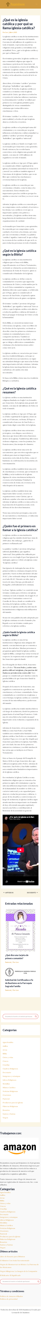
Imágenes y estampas (11, 1076)
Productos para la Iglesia (13, 1103)
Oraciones (7, 1095)
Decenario (7, 1072)
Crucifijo (6, 1065)
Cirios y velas (8, 1057)
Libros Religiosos (9, 1080)
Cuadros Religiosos (10, 1069)
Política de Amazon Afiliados (11, 1296)
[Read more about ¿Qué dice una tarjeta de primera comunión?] (20, 930)
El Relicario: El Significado (10, 1275)
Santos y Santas (9, 1114)
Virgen (5, 1118)
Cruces (5, 1061)
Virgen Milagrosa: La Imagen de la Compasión (18, 1271)
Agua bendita (8, 1042)
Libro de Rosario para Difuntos (12, 1256)
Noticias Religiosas (10, 1091)
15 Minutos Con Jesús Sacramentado (14, 1260)
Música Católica (9, 1087)
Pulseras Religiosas (10, 1106)
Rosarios (6, 1110)
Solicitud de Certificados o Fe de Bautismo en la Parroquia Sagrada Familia (19, 983)
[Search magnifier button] (35, 1016)
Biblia (5, 1054)
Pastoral (8, 962)
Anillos (5, 1046)
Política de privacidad (8, 1299)
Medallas (6, 1084)
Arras (5, 1050)
